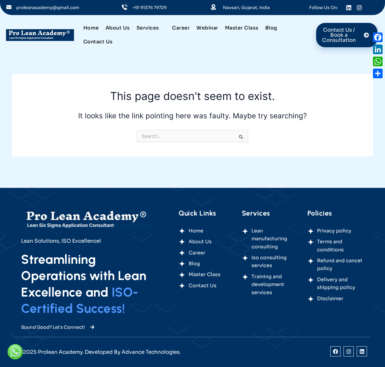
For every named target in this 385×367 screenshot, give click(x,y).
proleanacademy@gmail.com (47, 7)
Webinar (207, 28)
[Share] (378, 73)
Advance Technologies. (151, 352)
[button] (151, 28)
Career (181, 28)
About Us (118, 28)
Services (148, 28)
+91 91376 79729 (150, 7)
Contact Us (98, 42)
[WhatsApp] (378, 61)
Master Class (242, 28)
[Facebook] (378, 37)
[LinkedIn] (378, 49)
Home (91, 28)
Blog (271, 28)
